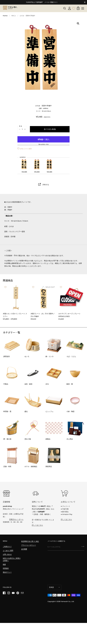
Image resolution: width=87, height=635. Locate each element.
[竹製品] (12, 373)
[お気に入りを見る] (74, 8)
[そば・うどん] (75, 345)
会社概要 (24, 549)
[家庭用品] (54, 455)
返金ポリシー (7, 572)
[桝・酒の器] (12, 428)
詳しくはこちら (37, 525)
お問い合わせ (7, 554)
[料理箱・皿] (12, 400)
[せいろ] (33, 345)
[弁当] (54, 373)
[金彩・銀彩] (33, 373)
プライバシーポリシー (28, 545)
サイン (13, 16)
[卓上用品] (75, 428)
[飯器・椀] (75, 373)
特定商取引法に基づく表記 (30, 541)
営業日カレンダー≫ (16, 519)
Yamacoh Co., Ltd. (67, 601)
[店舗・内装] (12, 455)
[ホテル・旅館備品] (33, 455)
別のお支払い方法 (43, 144)
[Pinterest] (17, 593)
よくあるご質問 (8, 550)
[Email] (22, 593)
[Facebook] (4, 593)
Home (5, 16)
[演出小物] (33, 428)
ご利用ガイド (7, 546)
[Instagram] (8, 593)
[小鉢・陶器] (75, 400)
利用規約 (6, 568)
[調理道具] (12, 345)
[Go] (82, 547)
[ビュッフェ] (54, 400)
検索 (4, 564)
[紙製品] (54, 428)
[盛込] (33, 400)
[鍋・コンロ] (54, 345)
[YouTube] (13, 593)
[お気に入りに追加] (5, 287)
